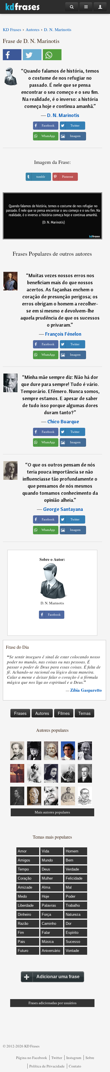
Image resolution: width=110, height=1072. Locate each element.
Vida (45, 851)
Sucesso (73, 941)
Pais (21, 941)
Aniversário (51, 951)
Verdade (72, 869)
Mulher (47, 878)
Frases (20, 713)
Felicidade (74, 878)
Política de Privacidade (47, 1066)
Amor (22, 851)
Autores (42, 713)
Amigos (24, 860)
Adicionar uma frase (58, 976)
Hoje (45, 896)
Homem (72, 851)
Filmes (64, 713)
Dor (68, 923)
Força (46, 914)
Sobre (89, 1057)
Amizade (25, 887)
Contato (75, 1066)
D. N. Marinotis (63, 115)
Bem (69, 860)
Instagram (73, 1057)
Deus (46, 869)
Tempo (23, 869)
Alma (46, 887)
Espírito (72, 932)
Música (48, 941)
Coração (24, 878)
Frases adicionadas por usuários (52, 1003)
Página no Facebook (31, 1057)
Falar (46, 932)
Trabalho (73, 905)
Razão (23, 923)
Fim (21, 932)
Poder (70, 896)
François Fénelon (63, 334)
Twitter (56, 1057)
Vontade (72, 951)
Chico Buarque (63, 421)
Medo (22, 896)
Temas (84, 713)
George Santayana (63, 509)
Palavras (49, 905)
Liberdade (26, 905)
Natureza (73, 914)
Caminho (49, 923)
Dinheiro (24, 914)
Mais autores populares (52, 812)
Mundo (47, 860)
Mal (69, 887)
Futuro (23, 951)
